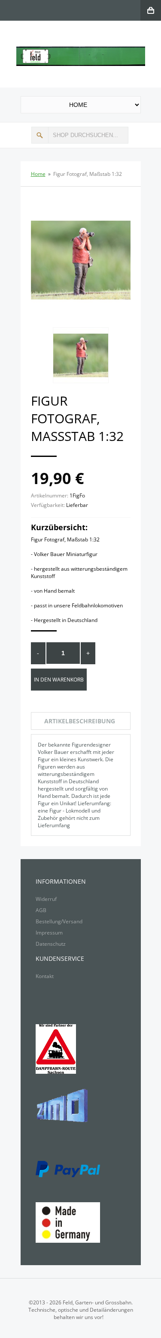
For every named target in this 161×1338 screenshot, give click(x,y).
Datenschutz (51, 943)
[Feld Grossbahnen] (80, 50)
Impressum (49, 932)
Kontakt (45, 976)
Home (38, 174)
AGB (41, 910)
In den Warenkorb (59, 679)
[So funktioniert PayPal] (68, 1165)
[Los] (40, 135)
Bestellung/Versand (59, 921)
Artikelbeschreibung (79, 721)
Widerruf (46, 899)
